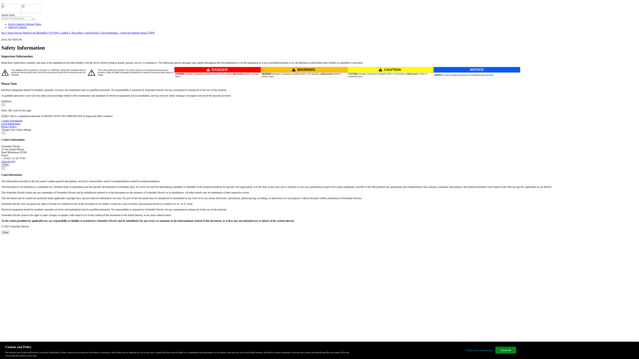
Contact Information (11, 120)
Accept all (506, 350)
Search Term (8, 15)
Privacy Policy (9, 126)
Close (5, 164)
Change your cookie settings (479, 350)
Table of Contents (17, 27)
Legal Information (10, 123)
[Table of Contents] (2, 36)
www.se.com (8, 161)
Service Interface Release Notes (24, 24)
